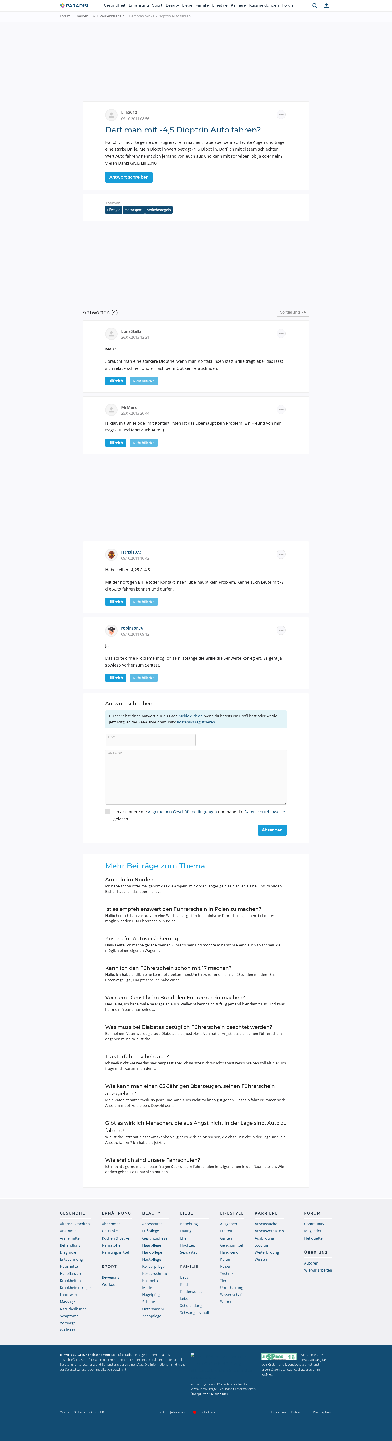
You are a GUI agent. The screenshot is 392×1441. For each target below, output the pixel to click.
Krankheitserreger (75, 1287)
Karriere (238, 5)
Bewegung (111, 1277)
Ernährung (139, 5)
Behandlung (70, 1245)
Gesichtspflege (154, 1238)
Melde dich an (191, 715)
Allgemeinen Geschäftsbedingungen (182, 811)
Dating (185, 1230)
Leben (185, 1298)
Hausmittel (69, 1266)
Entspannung (71, 1259)
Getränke (110, 1230)
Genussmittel (231, 1245)
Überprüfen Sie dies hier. (210, 1394)
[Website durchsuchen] (315, 5)
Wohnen (227, 1301)
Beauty (172, 5)
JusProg (267, 1374)
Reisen (225, 1266)
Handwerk (229, 1252)
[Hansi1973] (113, 554)
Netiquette (313, 1238)
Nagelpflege (152, 1294)
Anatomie (68, 1230)
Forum (288, 5)
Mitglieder (312, 1230)
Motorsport (134, 210)
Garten (226, 1238)
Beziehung (189, 1223)
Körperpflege (153, 1266)
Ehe (183, 1238)
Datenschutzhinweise (264, 811)
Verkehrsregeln (112, 16)
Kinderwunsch (192, 1291)
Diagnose (68, 1252)
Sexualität (188, 1252)
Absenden (272, 830)
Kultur (225, 1259)
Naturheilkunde (73, 1308)
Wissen (261, 1259)
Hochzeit (187, 1245)
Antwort (116, 753)
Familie (202, 5)
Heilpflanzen (70, 1273)
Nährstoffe (111, 1245)
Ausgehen (228, 1223)
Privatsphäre (322, 1412)
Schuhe (148, 1301)
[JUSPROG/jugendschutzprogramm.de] (279, 1356)
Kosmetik (150, 1280)
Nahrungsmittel (115, 1252)
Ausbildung (264, 1238)
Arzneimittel (70, 1238)
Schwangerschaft (194, 1312)
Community (314, 1223)
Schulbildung (191, 1305)
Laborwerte (70, 1294)
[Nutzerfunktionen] (326, 5)
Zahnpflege (151, 1316)
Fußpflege (150, 1230)
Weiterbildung (267, 1252)
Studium (262, 1245)
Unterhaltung (231, 1287)
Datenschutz (300, 1412)
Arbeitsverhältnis (269, 1230)
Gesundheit (114, 5)
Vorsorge (68, 1323)
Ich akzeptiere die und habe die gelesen (199, 815)
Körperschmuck (155, 1273)
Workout (109, 1284)
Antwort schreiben (129, 177)
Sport (157, 5)
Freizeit (226, 1230)
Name (113, 737)
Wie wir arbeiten (318, 1270)
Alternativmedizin (75, 1223)
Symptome (69, 1316)
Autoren (311, 1263)
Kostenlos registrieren (196, 722)
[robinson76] (113, 630)
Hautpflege (151, 1259)
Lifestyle (220, 5)
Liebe (187, 5)
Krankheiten (70, 1280)
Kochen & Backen (117, 1238)
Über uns (316, 1252)
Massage (67, 1301)
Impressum (279, 1412)
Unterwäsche (153, 1308)
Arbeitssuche (266, 1223)
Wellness (67, 1330)
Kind (184, 1284)
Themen (81, 16)
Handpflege (152, 1252)
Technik (226, 1273)
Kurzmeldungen (264, 5)
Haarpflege (151, 1245)
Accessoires (152, 1223)
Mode (147, 1287)
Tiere (224, 1280)
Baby (184, 1277)
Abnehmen (111, 1223)
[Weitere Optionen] (281, 114)
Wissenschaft (231, 1294)
